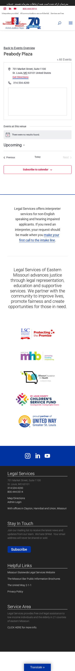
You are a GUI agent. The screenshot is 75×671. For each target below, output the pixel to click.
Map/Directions (16, 498)
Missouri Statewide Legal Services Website (31, 572)
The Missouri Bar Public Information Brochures (33, 578)
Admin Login (14, 502)
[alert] (38, 134)
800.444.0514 (30, 8)
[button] (60, 22)
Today (38, 157)
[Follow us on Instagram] (27, 457)
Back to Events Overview (19, 48)
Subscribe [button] (19, 549)
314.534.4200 (15, 488)
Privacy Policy (15, 591)
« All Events (64, 59)
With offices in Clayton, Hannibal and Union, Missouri (37, 508)
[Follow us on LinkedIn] (37, 457)
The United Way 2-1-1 (19, 585)
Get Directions (20, 77)
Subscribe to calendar (35, 169)
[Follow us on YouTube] (47, 457)
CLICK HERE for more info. (22, 627)
